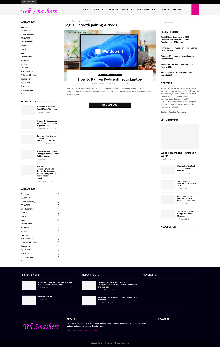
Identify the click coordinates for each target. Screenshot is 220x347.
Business (113, 9)
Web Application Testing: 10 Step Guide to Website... (187, 168)
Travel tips (25, 86)
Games (24, 45)
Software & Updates (29, 75)
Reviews (24, 68)
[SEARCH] (196, 22)
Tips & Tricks (26, 83)
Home (85, 9)
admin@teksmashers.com (86, 331)
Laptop (100, 75)
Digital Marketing (146, 9)
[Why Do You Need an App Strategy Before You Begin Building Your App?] (28, 154)
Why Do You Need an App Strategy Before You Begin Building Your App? (48, 153)
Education (127, 9)
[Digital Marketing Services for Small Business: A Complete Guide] (168, 199)
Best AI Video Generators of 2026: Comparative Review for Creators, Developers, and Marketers (175, 39)
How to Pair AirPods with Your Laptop (110, 79)
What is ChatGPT (45, 297)
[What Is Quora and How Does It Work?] (180, 136)
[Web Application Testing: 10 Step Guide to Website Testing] (168, 169)
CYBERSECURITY (28, 31)
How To (165, 9)
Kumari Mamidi (98, 83)
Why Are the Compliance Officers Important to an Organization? (47, 123)
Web (22, 94)
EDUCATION (25, 38)
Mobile (24, 64)
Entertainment (26, 42)
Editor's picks (30, 275)
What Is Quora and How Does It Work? (178, 154)
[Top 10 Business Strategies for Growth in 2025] (168, 184)
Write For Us (179, 9)
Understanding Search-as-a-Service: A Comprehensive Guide (46, 138)
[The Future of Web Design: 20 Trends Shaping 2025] (168, 214)
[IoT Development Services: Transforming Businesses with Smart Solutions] (29, 285)
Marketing (25, 60)
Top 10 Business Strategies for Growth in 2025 (187, 183)
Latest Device (108, 75)
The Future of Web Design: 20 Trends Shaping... (185, 213)
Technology (99, 9)
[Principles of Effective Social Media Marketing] (28, 110)
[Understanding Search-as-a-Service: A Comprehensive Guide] (28, 139)
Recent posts (29, 101)
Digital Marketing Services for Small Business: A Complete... (186, 198)
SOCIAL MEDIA (27, 72)
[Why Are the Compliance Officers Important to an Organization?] (28, 124)
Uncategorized (27, 90)
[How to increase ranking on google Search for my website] (89, 300)
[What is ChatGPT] (29, 300)
